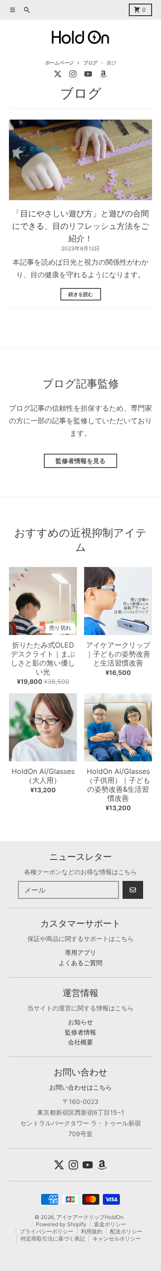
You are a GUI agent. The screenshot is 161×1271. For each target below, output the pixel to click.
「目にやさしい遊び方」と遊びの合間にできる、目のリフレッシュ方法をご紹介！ (80, 226)
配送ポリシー (126, 1231)
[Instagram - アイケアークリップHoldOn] (73, 74)
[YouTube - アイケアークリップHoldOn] (88, 74)
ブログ (90, 63)
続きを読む (80, 294)
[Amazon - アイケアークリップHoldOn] (103, 74)
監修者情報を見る (80, 460)
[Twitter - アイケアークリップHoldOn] (58, 74)
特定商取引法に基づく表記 (53, 1238)
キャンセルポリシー (117, 1238)
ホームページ (59, 63)
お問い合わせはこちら (80, 1087)
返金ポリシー (110, 1224)
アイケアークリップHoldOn (89, 1217)
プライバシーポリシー (46, 1231)
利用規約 (91, 1231)
